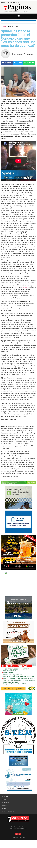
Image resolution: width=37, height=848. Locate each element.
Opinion (3, 26)
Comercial (4, 805)
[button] (18, 16)
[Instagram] (16, 834)
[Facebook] (19, 834)
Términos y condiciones (8, 811)
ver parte (26, 287)
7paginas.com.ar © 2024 (18, 837)
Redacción (5, 799)
